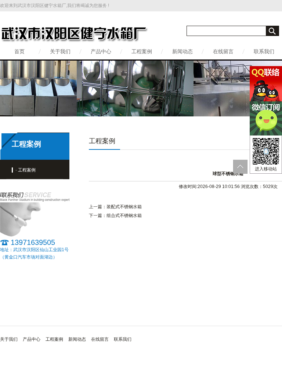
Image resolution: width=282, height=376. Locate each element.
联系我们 (264, 51)
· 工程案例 (25, 170)
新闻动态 (182, 51)
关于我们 (60, 51)
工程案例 (141, 51)
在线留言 (223, 51)
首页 (19, 51)
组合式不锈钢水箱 (124, 215)
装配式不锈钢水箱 (124, 206)
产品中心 (101, 51)
